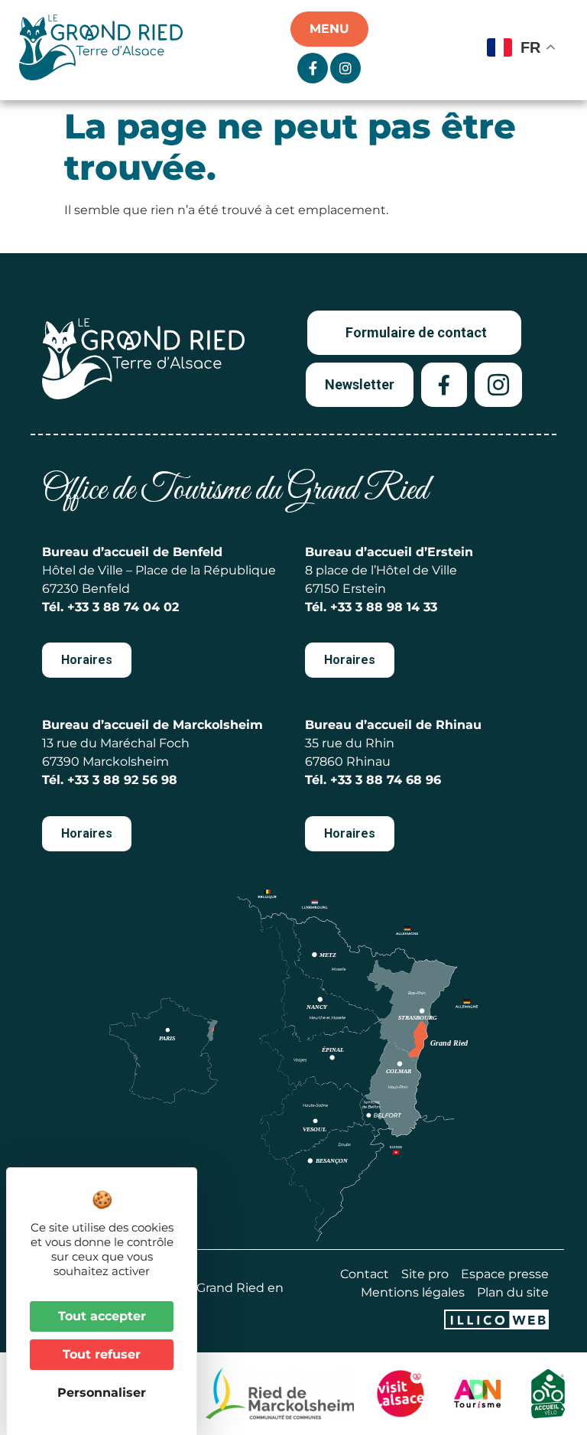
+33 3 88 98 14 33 (383, 607)
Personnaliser (101, 1392)
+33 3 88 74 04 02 (123, 607)
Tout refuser (102, 1354)
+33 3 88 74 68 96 (385, 780)
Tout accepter (102, 1316)
